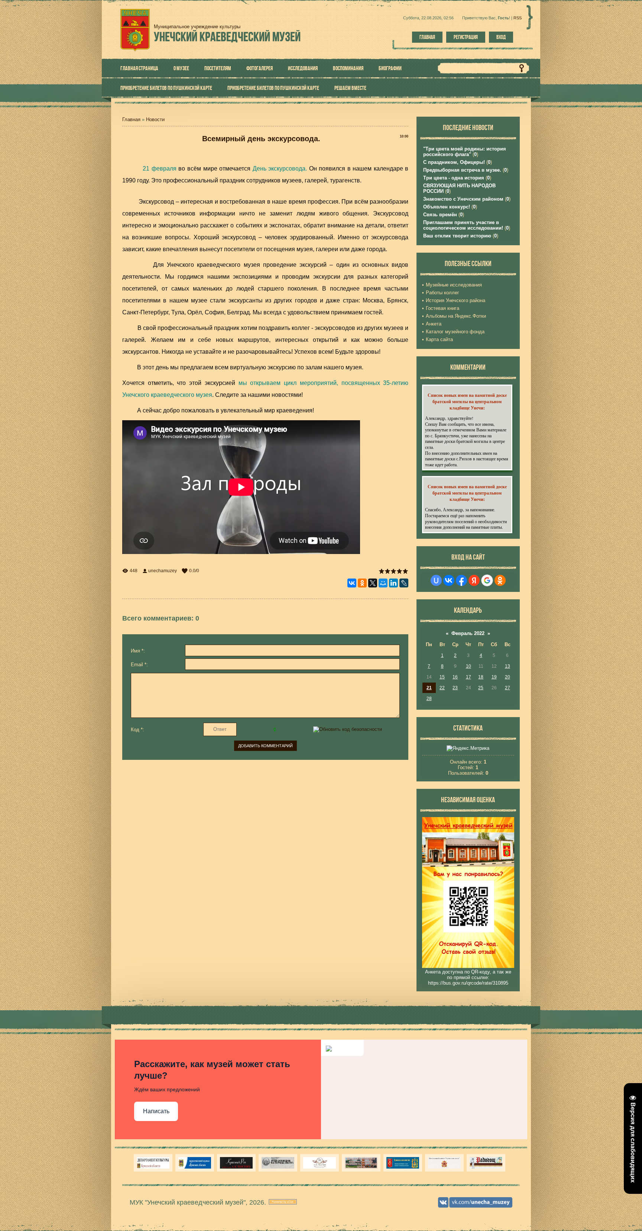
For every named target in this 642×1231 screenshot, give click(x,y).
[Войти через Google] (487, 580)
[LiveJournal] (403, 583)
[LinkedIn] (393, 583)
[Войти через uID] (436, 580)
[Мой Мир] (383, 583)
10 (468, 666)
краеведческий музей (227, 36)
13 (507, 666)
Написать (156, 1111)
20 (507, 677)
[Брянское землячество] (402, 1163)
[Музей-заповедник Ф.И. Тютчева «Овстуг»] (278, 1163)
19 (494, 677)
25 (480, 687)
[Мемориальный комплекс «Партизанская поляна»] (444, 1163)
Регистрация (466, 37)
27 (507, 687)
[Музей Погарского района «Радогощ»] (486, 1163)
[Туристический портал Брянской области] (194, 1163)
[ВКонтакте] (351, 583)
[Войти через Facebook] (461, 580)
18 (480, 677)
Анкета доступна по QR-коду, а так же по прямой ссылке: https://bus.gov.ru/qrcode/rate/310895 (468, 977)
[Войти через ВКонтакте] (448, 580)
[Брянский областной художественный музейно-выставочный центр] (361, 1163)
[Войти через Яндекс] (474, 580)
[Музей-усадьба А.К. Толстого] (236, 1163)
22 (442, 687)
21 (429, 687)
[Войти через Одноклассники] (500, 580)
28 (429, 698)
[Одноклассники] (362, 583)
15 (442, 677)
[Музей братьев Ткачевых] (319, 1163)
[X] (372, 583)
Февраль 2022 (467, 633)
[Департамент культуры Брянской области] (153, 1163)
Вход (501, 37)
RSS (517, 18)
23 (455, 687)
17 (468, 677)
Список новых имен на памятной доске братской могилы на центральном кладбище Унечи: (467, 401)
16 (455, 677)
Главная (427, 37)
